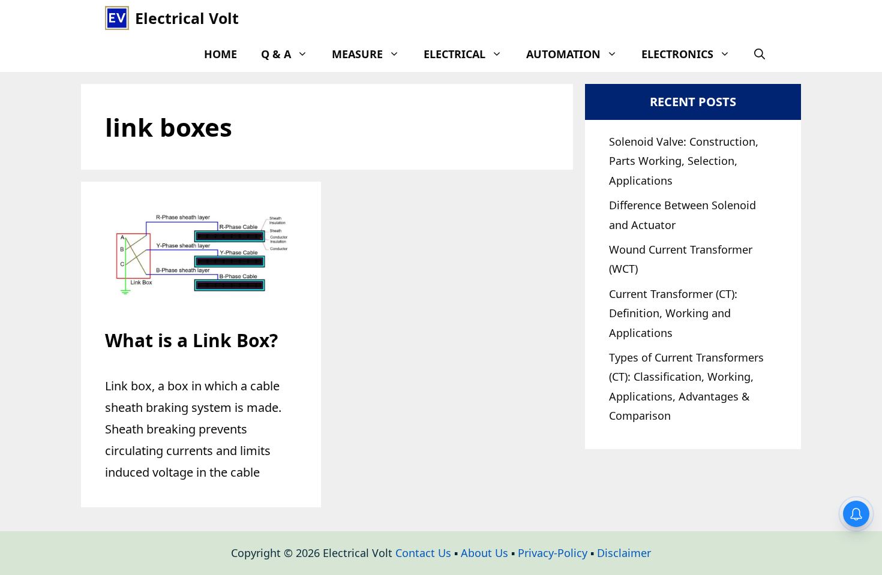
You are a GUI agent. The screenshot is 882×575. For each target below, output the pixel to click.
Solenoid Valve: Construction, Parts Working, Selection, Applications (683, 161)
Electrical (454, 54)
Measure (357, 54)
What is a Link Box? (191, 340)
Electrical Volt (187, 18)
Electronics (677, 54)
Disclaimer (624, 553)
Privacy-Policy (552, 553)
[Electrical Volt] (117, 18)
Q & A (276, 54)
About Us (484, 553)
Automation (563, 54)
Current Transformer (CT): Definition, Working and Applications (673, 313)
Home (220, 54)
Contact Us (423, 553)
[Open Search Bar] (759, 54)
